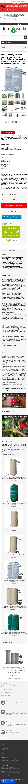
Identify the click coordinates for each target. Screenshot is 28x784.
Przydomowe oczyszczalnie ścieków (8, 761)
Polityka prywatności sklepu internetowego (10, 768)
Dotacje (8, 730)
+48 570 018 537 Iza (6, 224)
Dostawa (9, 701)
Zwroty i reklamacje (5, 775)
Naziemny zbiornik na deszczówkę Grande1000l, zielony (14, 504)
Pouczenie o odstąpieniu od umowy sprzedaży (11, 772)
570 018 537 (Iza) (7, 692)
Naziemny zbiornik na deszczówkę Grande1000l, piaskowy (14, 529)
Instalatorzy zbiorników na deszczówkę (9, 760)
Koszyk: (8, 42)
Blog (2, 754)
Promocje (3, 744)
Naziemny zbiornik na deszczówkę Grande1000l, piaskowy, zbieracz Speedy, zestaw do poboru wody (14, 478)
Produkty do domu (5, 748)
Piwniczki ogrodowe (5, 763)
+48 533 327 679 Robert (7, 223)
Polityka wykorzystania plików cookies (9, 771)
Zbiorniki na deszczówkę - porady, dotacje (10, 759)
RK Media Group (23, 779)
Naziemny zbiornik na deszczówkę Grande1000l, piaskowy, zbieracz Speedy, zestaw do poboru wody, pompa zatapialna (14, 555)
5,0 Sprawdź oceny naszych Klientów (14, 1)
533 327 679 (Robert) (8, 689)
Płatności (9, 710)
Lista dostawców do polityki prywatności (9, 770)
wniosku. (24, 188)
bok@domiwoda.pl (7, 695)
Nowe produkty (4, 745)
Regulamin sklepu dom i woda (7, 767)
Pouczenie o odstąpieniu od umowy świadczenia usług (12, 773)
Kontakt (24, 24)
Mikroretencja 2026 (8, 14)
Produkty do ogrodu (5, 747)
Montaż (8, 721)
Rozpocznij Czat (10, 781)
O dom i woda (4, 749)
